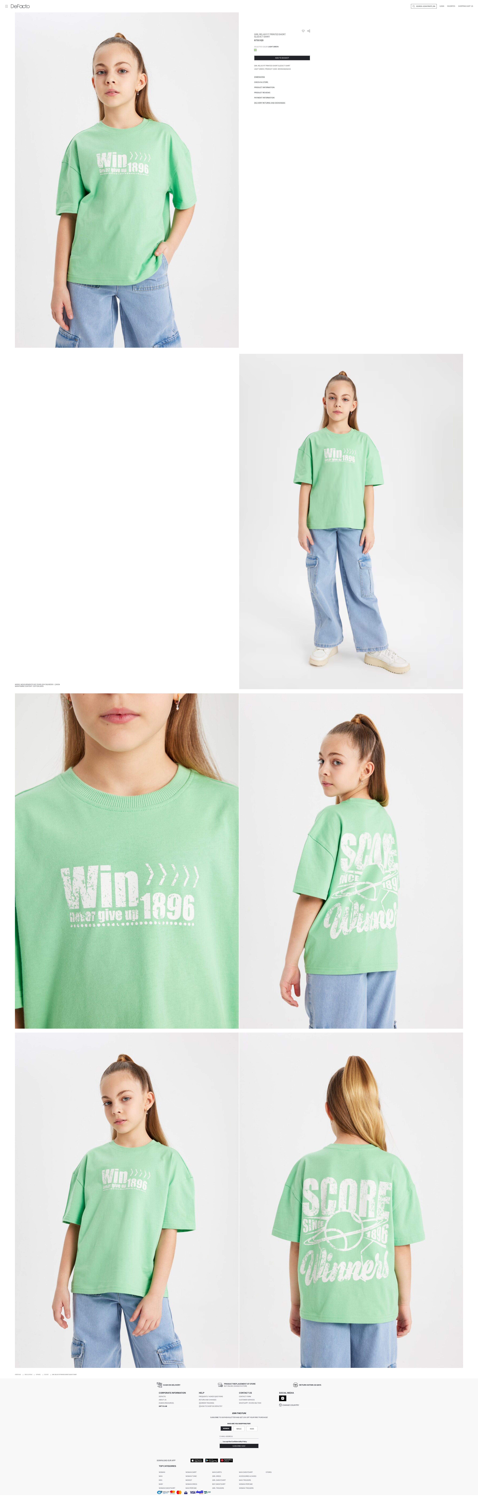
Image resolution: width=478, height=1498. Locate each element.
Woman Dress (191, 1484)
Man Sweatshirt (246, 1472)
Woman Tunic (191, 1476)
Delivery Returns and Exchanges (269, 103)
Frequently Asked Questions (211, 1396)
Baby (161, 1484)
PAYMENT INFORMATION (264, 98)
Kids (252, 1429)
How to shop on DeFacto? (211, 1406)
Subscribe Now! (239, 1446)
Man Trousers (245, 1480)
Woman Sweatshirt (167, 1488)
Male (239, 1429)
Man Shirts (217, 1472)
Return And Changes (207, 1400)
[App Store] (196, 1460)
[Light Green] (255, 50)
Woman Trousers (246, 1488)
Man (160, 1476)
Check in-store (261, 82)
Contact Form (245, 1396)
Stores (269, 1472)
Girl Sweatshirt (219, 1480)
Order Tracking (207, 1403)
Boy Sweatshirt (218, 1484)
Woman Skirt (191, 1472)
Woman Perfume (246, 1484)
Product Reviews (262, 93)
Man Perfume (191, 1488)
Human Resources (166, 1403)
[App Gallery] (226, 1460)
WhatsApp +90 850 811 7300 (250, 1403)
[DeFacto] (20, 6)
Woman (226, 1428)
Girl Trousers (218, 1488)
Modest (189, 1480)
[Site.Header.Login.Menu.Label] (6, 6)
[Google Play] (211, 1460)
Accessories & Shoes (247, 1476)
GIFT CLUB (163, 1406)
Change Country (290, 1405)
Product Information (264, 87)
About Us (162, 1400)
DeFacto (162, 1396)
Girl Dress (216, 1476)
